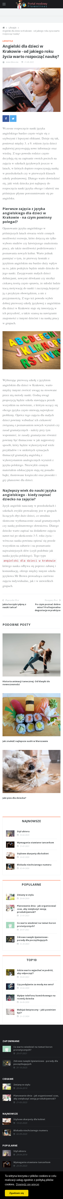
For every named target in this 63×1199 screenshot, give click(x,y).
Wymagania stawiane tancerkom (35, 842)
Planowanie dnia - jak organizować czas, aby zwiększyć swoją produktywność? (36, 908)
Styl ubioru (23, 831)
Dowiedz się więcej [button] (27, 1184)
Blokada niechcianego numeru (34, 864)
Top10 (32, 960)
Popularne (31, 884)
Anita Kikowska (12, 62)
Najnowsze (31, 821)
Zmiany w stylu (25, 894)
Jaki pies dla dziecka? (14, 797)
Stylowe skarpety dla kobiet (33, 853)
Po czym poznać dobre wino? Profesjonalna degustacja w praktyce (47, 607)
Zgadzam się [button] (16, 1193)
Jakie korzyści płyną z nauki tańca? (14, 606)
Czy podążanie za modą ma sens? (35, 984)
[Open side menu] (4, 4)
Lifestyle (12, 27)
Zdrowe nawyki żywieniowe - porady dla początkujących (33, 939)
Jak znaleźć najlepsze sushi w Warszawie (25, 741)
